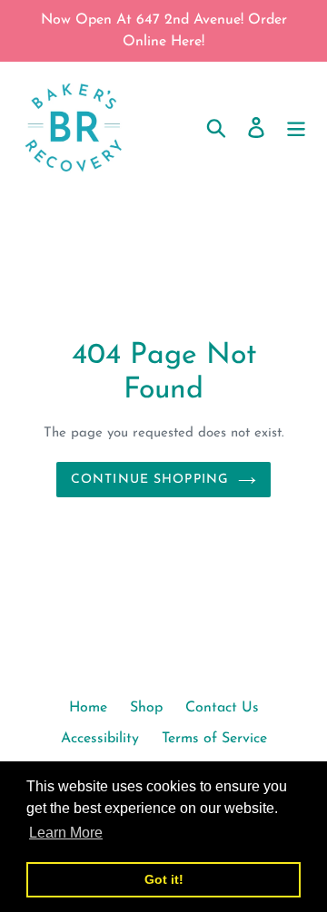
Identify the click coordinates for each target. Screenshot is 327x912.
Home (88, 708)
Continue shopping (150, 479)
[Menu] (296, 127)
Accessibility (100, 738)
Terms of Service (214, 738)
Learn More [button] (66, 832)
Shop (146, 708)
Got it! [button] (163, 879)
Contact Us (222, 708)
